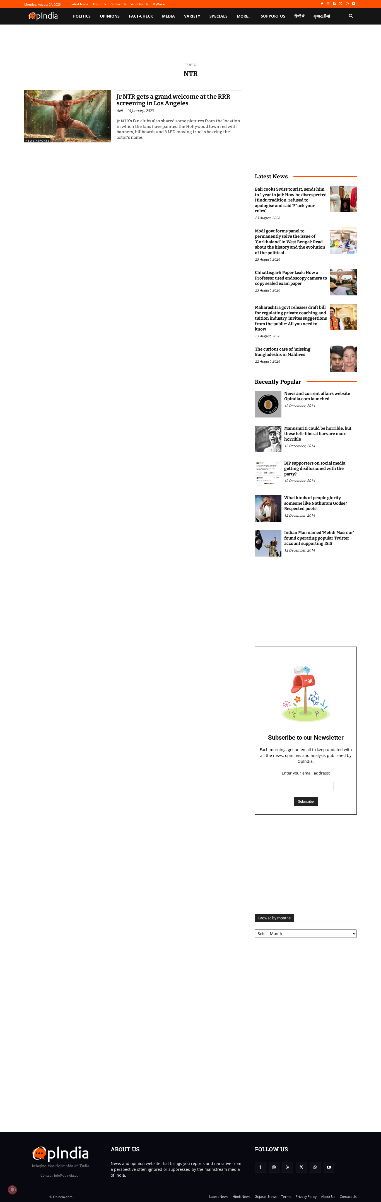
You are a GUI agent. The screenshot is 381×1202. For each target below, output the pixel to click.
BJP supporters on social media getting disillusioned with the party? (314, 469)
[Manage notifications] (12, 1189)
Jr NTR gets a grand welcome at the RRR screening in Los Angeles (173, 100)
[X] (341, 4)
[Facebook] (322, 4)
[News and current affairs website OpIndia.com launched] (268, 404)
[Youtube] (353, 4)
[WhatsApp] (347, 4)
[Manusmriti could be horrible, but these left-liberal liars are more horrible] (268, 439)
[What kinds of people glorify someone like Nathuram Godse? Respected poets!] (268, 508)
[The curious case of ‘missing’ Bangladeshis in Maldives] (343, 359)
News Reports (37, 140)
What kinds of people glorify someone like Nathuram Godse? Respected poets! (315, 503)
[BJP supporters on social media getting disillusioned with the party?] (268, 474)
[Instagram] (328, 4)
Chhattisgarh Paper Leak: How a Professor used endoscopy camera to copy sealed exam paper (291, 278)
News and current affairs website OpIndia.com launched (317, 396)
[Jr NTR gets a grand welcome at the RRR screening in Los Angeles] (67, 116)
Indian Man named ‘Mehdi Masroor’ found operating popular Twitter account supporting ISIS (319, 538)
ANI (120, 110)
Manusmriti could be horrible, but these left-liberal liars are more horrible (317, 434)
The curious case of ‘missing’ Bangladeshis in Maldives (283, 352)
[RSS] (334, 4)
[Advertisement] (306, 864)
